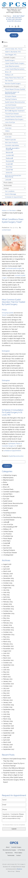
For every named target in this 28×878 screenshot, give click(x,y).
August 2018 (7, 735)
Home (4, 210)
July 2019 (6, 712)
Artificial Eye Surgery (10, 475)
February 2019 (8, 721)
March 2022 (7, 658)
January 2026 (7, 576)
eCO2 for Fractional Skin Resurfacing (13, 176)
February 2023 (8, 644)
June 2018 (6, 737)
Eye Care (6, 499)
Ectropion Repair (10, 96)
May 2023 (6, 637)
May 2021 (6, 672)
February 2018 (8, 744)
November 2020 (8, 684)
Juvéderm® (10, 155)
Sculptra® (9, 164)
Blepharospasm (8, 480)
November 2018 (8, 728)
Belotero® (9, 152)
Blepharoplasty (8, 477)
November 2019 (8, 705)
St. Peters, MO (10, 19)
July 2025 (6, 590)
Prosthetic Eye (8, 536)
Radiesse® (9, 158)
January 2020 (7, 702)
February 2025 (8, 602)
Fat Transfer (9, 80)
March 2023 (7, 641)
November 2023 (8, 630)
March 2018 (7, 742)
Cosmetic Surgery (9, 57)
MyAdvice (19, 869)
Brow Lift (8, 72)
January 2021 (7, 681)
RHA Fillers (6, 541)
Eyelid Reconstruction (16, 456)
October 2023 (7, 632)
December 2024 (8, 606)
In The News (11, 210)
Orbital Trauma (8, 531)
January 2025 (7, 604)
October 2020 (7, 686)
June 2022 (6, 653)
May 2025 (6, 595)
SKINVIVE (9, 172)
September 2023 (8, 634)
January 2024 (7, 625)
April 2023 (6, 639)
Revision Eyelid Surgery (13, 83)
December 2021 (8, 660)
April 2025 (6, 597)
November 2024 (8, 609)
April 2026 (6, 569)
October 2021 (7, 662)
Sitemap (18, 871)
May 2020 (6, 693)
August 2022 (7, 651)
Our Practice (7, 534)
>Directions (18, 17)
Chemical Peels (8, 489)
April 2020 (6, 695)
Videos (7, 131)
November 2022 (8, 648)
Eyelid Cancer (7, 501)
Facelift (5, 510)
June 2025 (6, 592)
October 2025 (7, 583)
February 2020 (8, 700)
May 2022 (6, 655)
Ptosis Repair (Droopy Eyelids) (15, 89)
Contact (6, 188)
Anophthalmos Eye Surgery (14, 119)
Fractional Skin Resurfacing (12, 517)
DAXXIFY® (9, 170)
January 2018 (7, 747)
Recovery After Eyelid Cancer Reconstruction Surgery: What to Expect (14, 780)
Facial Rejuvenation (9, 513)
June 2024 (6, 616)
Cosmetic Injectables (12, 145)
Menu (5, 42)
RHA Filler (9, 167)
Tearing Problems (11, 99)
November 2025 (8, 580)
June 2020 (6, 691)
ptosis (4, 315)
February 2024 (8, 623)
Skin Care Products (11, 142)
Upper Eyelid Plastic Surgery (14, 63)
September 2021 (8, 665)
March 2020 (7, 698)
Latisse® (8, 180)
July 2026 (6, 566)
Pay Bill (14, 35)
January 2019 (7, 723)
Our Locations (9, 191)
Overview (8, 128)
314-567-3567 (18, 16)
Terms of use (11, 871)
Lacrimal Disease (10, 105)
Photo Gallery (8, 182)
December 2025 (8, 578)
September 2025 (8, 585)
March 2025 (7, 599)
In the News (8, 125)
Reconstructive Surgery (11, 86)
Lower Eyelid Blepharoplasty (14, 69)
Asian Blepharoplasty (12, 66)
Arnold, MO (10, 21)
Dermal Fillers (7, 494)
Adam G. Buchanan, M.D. (13, 52)
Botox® (5, 484)
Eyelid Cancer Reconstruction (15, 102)
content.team (6, 230)
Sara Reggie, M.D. (10, 54)
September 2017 (8, 749)
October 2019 (7, 707)
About (6, 46)
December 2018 (8, 726)
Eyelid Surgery (10, 60)
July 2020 (6, 688)
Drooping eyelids (7, 313)
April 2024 (6, 620)
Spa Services (8, 134)
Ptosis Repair (7, 538)
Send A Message (10, 194)
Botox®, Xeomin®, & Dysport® (12, 148)
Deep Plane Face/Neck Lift (14, 78)
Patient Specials (10, 139)
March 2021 (7, 677)
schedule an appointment (12, 450)
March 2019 (7, 719)
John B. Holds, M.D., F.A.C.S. (14, 49)
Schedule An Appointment (14, 197)
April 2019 (6, 716)
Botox (5, 482)
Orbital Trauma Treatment (13, 116)
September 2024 (8, 613)
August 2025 (7, 588)
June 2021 (6, 669)
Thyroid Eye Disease (12, 113)
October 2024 (7, 611)
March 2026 (7, 571)
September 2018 (8, 733)
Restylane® (10, 161)
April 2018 (6, 740)
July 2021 (6, 667)
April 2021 (6, 674)
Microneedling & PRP (10, 527)
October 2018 (7, 730)
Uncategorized (8, 555)
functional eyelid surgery (14, 268)
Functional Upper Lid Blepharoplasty (12, 92)
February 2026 (8, 573)
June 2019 (6, 714)
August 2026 (7, 564)
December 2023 (8, 627)
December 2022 (8, 646)
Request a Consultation (14, 30)
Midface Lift (9, 75)
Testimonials (8, 185)
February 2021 (7, 679)
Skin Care (6, 545)
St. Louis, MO (10, 17)
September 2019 (8, 709)
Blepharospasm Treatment (14, 108)
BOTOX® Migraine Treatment (14, 111)
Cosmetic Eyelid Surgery (11, 491)
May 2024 (6, 618)
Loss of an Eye (10, 122)
